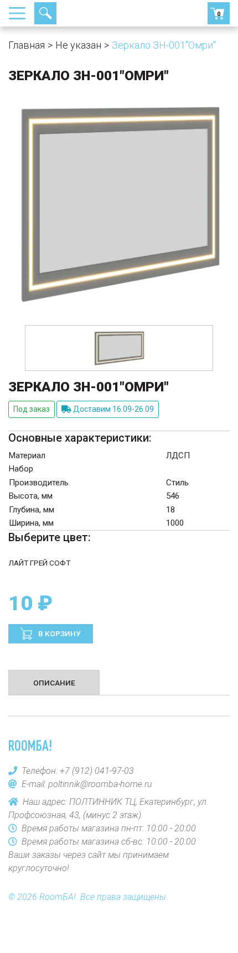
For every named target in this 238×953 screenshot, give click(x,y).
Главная (26, 45)
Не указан (78, 45)
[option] (119, 348)
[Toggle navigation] (20, 13)
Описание (54, 682)
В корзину (59, 633)
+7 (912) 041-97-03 (86, 13)
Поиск (45, 13)
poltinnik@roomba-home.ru (100, 784)
